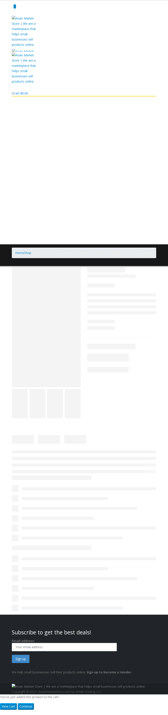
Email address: (23, 641)
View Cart (8, 706)
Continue (25, 706)
